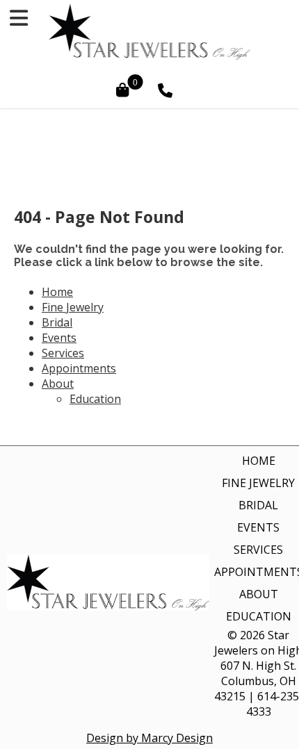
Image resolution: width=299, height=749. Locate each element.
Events (59, 337)
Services (63, 353)
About (58, 383)
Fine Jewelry (73, 307)
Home (57, 291)
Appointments (79, 368)
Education (95, 398)
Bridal (57, 322)
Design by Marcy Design (149, 738)
